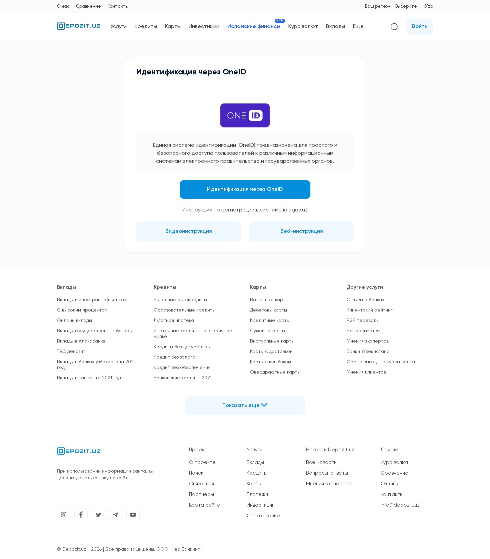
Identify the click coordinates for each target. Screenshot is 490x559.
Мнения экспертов (368, 341)
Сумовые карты (267, 331)
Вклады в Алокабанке (81, 341)
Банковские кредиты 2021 (183, 378)
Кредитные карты (270, 320)
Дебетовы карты (268, 310)
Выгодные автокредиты (180, 300)
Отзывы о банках (365, 300)
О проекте (202, 462)
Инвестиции (204, 26)
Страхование (263, 515)
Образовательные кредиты (184, 310)
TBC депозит (71, 351)
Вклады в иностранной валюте (92, 300)
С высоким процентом (82, 310)
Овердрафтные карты (275, 372)
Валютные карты (269, 300)
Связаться (201, 483)
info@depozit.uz (400, 505)
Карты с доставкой (271, 351)
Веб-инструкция (301, 231)
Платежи (257, 494)
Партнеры (201, 494)
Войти (420, 26)
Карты (173, 26)
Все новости (321, 462)
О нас (63, 6)
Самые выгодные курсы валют (381, 362)
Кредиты (146, 26)
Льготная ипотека (174, 320)
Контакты (118, 6)
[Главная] (78, 28)
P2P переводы (363, 320)
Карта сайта (204, 505)
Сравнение (88, 6)
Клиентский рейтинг (370, 310)
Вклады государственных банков (94, 331)
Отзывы (390, 483)
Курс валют (303, 26)
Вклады (335, 26)
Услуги (118, 26)
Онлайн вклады (74, 320)
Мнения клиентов (366, 372)
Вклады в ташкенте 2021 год (89, 378)
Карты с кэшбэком (270, 362)
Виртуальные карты (272, 341)
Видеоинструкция (188, 231)
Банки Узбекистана (368, 351)
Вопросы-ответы (366, 331)
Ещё (358, 26)
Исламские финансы (253, 26)
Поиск (196, 473)
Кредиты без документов (182, 347)
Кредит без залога (174, 357)
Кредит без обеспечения (182, 367)
